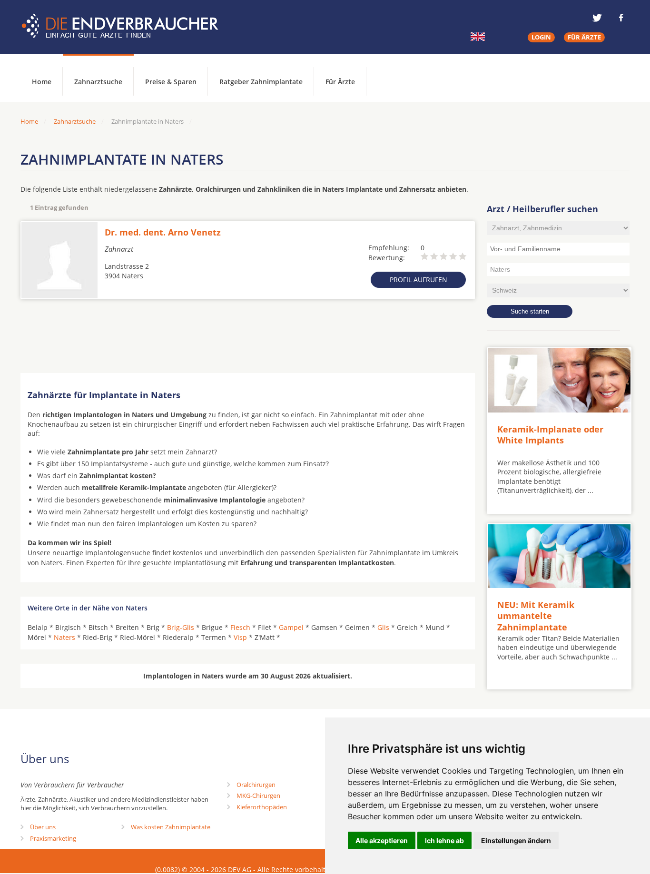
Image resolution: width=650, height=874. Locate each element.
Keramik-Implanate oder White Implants (550, 434)
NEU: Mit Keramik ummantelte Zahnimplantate (535, 616)
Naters (64, 637)
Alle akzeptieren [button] (381, 840)
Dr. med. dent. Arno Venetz (163, 232)
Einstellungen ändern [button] (516, 840)
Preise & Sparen (171, 81)
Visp (240, 637)
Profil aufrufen (418, 279)
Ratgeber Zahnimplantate (261, 81)
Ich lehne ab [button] (444, 840)
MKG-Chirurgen (258, 795)
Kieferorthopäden (261, 807)
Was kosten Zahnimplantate (170, 827)
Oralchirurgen (256, 784)
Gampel (291, 627)
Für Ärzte (340, 81)
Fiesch (240, 627)
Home (29, 121)
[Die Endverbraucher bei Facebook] (621, 17)
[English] (478, 36)
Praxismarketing (53, 838)
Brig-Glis (180, 627)
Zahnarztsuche (98, 81)
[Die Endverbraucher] (127, 26)
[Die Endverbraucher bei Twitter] (597, 17)
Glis (383, 627)
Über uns (43, 827)
